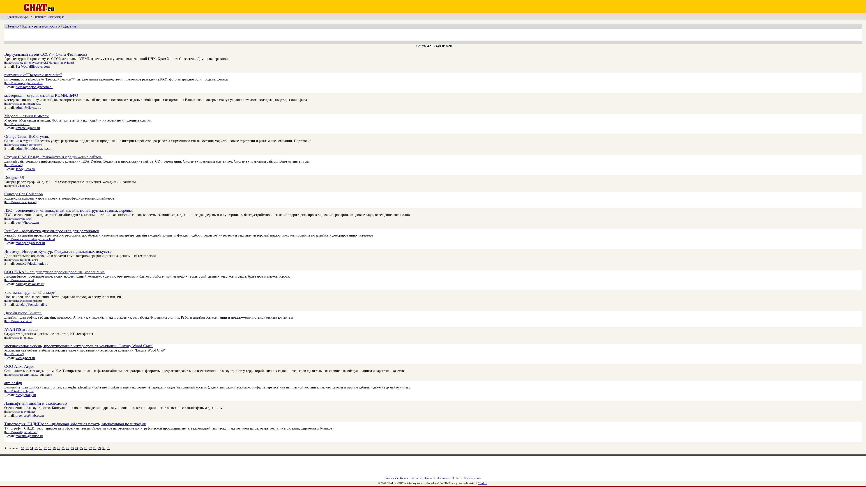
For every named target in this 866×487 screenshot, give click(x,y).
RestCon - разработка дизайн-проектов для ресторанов (51, 231)
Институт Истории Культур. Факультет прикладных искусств (57, 251)
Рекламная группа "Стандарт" (30, 292)
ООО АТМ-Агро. (19, 366)
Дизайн (69, 26)
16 (40, 448)
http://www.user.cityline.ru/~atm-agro (28, 374)
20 (58, 448)
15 (36, 448)
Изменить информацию (49, 16)
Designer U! (14, 177)
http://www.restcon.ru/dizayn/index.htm (29, 239)
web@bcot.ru (25, 358)
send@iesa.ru (25, 169)
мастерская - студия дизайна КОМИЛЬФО (41, 95)
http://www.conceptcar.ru (20, 202)
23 (72, 448)
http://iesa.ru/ (13, 165)
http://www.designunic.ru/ (21, 259)
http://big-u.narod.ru (17, 185)
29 (99, 448)
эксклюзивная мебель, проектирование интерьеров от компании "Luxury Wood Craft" (78, 346)
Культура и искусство (41, 26)
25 (81, 448)
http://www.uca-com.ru (19, 280)
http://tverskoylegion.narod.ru (23, 83)
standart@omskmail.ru (32, 304)
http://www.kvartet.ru (18, 321)
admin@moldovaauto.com (34, 148)
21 (63, 448)
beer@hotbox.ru (27, 222)
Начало (12, 26)
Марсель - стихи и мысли (26, 116)
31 (108, 448)
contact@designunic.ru (32, 263)
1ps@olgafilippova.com (33, 66)
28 (94, 448)
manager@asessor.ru (30, 243)
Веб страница (442, 478)
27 (90, 448)
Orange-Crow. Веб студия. (26, 136)
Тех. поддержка (472, 478)
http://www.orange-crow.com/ (23, 144)
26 (85, 448)
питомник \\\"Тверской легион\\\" (33, 75)
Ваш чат (419, 478)
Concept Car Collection (23, 194)
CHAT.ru (482, 483)
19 (54, 448)
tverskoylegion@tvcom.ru (34, 87)
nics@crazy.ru (26, 395)
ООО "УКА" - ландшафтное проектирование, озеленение (54, 272)
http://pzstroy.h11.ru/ (18, 218)
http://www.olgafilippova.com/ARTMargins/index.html (39, 62)
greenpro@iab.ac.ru (30, 415)
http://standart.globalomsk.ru (23, 300)
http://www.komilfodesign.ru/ (23, 103)
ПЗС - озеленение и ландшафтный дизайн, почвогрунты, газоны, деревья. (69, 210)
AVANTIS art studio (21, 329)
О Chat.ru (457, 478)
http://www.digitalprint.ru (21, 432)
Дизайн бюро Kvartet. (23, 313)
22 (67, 448)
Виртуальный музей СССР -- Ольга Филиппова (45, 54)
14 (31, 448)
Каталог (429, 478)
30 (103, 448)
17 (45, 448)
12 (22, 448)
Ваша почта (406, 478)
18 (49, 448)
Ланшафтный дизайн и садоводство (35, 403)
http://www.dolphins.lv (19, 337)
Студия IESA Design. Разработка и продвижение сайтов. (53, 157)
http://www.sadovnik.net (20, 411)
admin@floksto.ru (28, 107)
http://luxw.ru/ (14, 354)
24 (76, 448)
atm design (13, 383)
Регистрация (391, 478)
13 (27, 448)
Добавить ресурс (17, 16)
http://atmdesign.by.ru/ (19, 391)
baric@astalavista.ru (30, 284)
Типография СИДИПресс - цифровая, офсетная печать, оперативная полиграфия (75, 424)
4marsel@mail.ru (28, 128)
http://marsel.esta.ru (17, 124)
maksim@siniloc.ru (29, 436)
